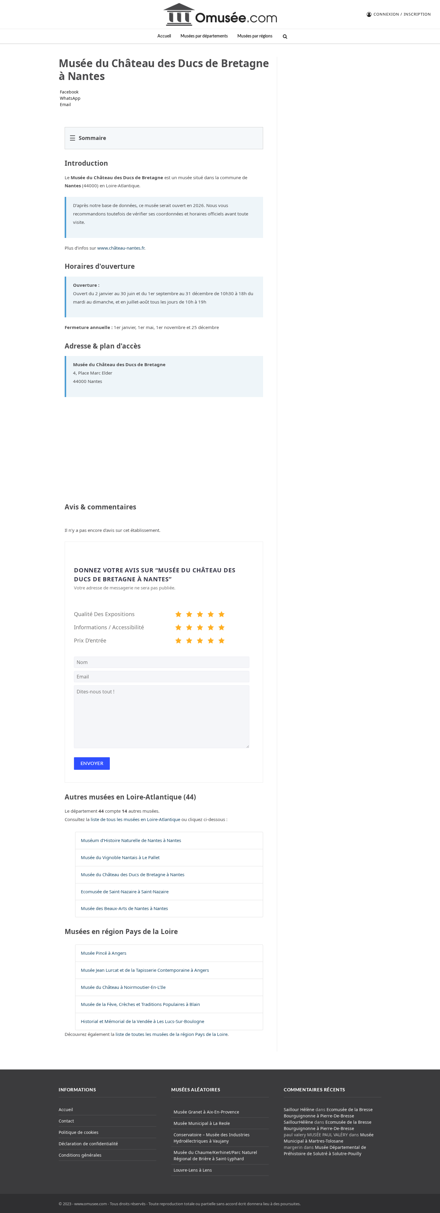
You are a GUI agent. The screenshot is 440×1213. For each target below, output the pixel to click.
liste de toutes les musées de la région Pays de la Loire (171, 1034)
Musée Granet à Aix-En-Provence (206, 1112)
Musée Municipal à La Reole (202, 1123)
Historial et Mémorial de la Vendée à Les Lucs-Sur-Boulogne (142, 1021)
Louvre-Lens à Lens (193, 1170)
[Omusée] (220, 14)
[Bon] (200, 615)
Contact (66, 1121)
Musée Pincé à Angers (103, 953)
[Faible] (189, 615)
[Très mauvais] (178, 615)
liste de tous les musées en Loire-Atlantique (135, 819)
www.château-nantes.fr (120, 248)
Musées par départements (204, 36)
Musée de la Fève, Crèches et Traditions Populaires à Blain (140, 1004)
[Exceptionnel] (221, 615)
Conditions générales (80, 1155)
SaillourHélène (298, 1122)
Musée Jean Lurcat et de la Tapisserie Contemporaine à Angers (145, 970)
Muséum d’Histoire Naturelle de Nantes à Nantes (131, 840)
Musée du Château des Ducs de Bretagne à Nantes (132, 874)
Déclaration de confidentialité (88, 1143)
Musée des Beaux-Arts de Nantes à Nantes (124, 908)
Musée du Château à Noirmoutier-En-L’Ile (123, 987)
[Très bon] (210, 615)
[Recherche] (284, 36)
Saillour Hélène (299, 1109)
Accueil (164, 36)
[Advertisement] (332, 94)
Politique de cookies (78, 1132)
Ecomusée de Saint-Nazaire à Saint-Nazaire (125, 891)
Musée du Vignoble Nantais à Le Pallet (120, 857)
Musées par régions (254, 36)
